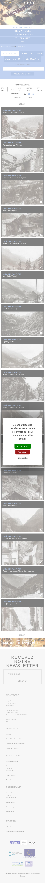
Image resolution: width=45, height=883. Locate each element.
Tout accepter (22, 446)
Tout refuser (22, 452)
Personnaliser (22, 457)
